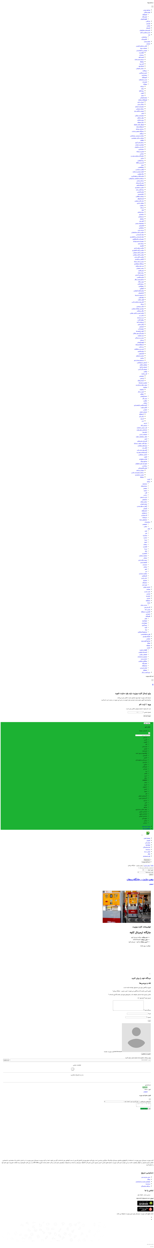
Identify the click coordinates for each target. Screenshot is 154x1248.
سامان (145, 567)
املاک (148, 643)
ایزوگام (142, 133)
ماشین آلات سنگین (138, 255)
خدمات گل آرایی (142, 369)
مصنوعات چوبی (139, 223)
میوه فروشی (143, 396)
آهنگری (142, 288)
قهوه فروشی (140, 342)
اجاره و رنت (144, 659)
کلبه (146, 627)
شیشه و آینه (140, 322)
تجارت (145, 538)
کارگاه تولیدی (146, 636)
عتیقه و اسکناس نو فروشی (136, 178)
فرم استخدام (146, 856)
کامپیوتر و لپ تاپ (142, 450)
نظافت (142, 140)
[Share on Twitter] (79, 1078)
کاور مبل (141, 221)
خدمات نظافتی (140, 196)
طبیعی (142, 378)
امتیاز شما (147, 998)
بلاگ (149, 854)
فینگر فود (141, 66)
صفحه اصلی (147, 838)
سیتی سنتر (144, 605)
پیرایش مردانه (140, 129)
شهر (146, 569)
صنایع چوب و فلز (139, 279)
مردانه (142, 86)
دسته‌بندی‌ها (147, 859)
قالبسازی (141, 225)
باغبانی (142, 154)
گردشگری (144, 576)
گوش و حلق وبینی (142, 506)
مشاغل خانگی (143, 365)
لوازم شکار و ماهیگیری (137, 176)
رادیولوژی (144, 513)
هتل (146, 618)
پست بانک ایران (142, 560)
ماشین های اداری (139, 248)
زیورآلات (145, 71)
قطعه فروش (144, 19)
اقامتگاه (148, 616)
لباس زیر (141, 315)
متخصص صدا (143, 520)
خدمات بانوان (143, 412)
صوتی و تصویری (139, 187)
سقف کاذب (141, 320)
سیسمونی (141, 216)
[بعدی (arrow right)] (151, 1246)
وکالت (145, 371)
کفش (142, 93)
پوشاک (145, 84)
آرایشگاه (141, 414)
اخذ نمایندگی (146, 847)
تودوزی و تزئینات (142, 657)
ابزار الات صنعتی (139, 201)
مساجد (148, 589)
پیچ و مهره (141, 273)
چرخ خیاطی (141, 212)
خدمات (148, 44)
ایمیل (149, 1017)
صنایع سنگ (144, 461)
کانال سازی (141, 324)
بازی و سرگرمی (143, 73)
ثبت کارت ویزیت (146, 862)
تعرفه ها (148, 845)
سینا (145, 549)
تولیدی (148, 23)
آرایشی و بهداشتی (142, 362)
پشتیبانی (147, 843)
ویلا (146, 630)
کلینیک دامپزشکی (142, 441)
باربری (145, 423)
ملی (146, 533)
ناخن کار (141, 416)
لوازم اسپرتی (143, 668)
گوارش (145, 508)
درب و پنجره (140, 317)
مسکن (145, 558)
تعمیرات (144, 82)
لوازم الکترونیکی (142, 468)
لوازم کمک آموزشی (139, 291)
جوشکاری (141, 286)
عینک (142, 304)
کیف (145, 439)
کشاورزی (144, 553)
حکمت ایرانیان (143, 573)
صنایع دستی (146, 10)
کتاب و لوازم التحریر (141, 46)
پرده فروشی (140, 160)
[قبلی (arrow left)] (152, 1246)
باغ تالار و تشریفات (142, 430)
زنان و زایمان (143, 497)
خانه (152, 865)
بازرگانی (148, 21)
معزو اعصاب (143, 504)
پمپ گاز (144, 398)
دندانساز (144, 484)
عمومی (145, 488)
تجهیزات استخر (139, 106)
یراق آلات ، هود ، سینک (140, 443)
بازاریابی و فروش (139, 147)
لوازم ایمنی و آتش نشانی (137, 313)
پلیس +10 (147, 609)
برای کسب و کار (146, 672)
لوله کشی (141, 297)
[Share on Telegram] (83, 1078)
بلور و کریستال (140, 183)
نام (149, 1014)
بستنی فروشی (140, 68)
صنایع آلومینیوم (145, 641)
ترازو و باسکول (140, 356)
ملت (146, 531)
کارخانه (148, 28)
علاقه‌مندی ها (146, 829)
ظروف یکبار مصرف (139, 124)
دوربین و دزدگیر (139, 338)
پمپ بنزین (147, 591)
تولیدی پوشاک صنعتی (138, 309)
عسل (142, 165)
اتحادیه (148, 596)
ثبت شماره (6, 1060)
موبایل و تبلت (140, 470)
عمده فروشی (143, 97)
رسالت (145, 544)
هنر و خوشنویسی (145, 634)
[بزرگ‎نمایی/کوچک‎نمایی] (147, 1244)
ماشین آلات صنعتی (138, 252)
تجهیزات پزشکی (139, 115)
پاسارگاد (144, 582)
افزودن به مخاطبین (146, 1054)
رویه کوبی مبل (140, 190)
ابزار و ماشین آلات (145, 32)
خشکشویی (141, 167)
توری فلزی (141, 270)
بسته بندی (141, 243)
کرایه (149, 479)
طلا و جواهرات (143, 459)
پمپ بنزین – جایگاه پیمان (140, 879)
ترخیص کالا (144, 425)
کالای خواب (144, 407)
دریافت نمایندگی (145, 1186)
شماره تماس (147, 712)
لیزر (143, 421)
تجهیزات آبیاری (139, 275)
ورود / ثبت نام (147, 715)
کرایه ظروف (141, 198)
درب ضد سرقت (140, 266)
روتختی (142, 205)
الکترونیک (144, 39)
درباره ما (148, 849)
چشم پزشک (143, 502)
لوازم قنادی (141, 351)
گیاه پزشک (141, 380)
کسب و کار (141, 392)
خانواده (142, 389)
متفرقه (142, 62)
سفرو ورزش (147, 41)
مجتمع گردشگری (142, 632)
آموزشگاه (144, 77)
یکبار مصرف (140, 122)
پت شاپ (141, 347)
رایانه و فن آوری (139, 142)
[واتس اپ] (77, 1069)
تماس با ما (147, 852)
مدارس (148, 594)
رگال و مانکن (140, 311)
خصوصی (144, 524)
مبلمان (145, 403)
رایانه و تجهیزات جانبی (137, 472)
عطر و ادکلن (140, 118)
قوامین (145, 546)
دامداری (148, 614)
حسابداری (144, 75)
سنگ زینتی (140, 104)
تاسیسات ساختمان (145, 30)
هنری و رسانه (140, 151)
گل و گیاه (144, 374)
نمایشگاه (144, 665)
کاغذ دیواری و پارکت (138, 172)
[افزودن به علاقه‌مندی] (72, 1069)
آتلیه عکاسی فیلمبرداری (140, 405)
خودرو (148, 648)
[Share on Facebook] (70, 1078)
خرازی (142, 158)
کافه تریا (141, 53)
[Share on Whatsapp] (74, 1078)
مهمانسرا (144, 621)
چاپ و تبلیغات (143, 80)
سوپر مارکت (140, 120)
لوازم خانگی (147, 12)
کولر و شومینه (140, 331)
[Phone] (81, 1069)
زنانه (142, 88)
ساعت (142, 358)
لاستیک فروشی (143, 652)
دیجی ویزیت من (145, 1177)
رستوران (141, 55)
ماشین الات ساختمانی (137, 232)
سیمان (142, 340)
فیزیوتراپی (144, 515)
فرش (142, 113)
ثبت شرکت (141, 335)
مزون (142, 95)
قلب (146, 493)
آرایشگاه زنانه (140, 127)
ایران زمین (144, 578)
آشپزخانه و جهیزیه (142, 452)
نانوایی (145, 410)
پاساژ (148, 603)
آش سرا (141, 64)
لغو (149, 1108)
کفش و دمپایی (140, 169)
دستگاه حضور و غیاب (138, 131)
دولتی (145, 526)
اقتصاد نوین (143, 562)
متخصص (144, 499)
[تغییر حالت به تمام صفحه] (149, 1244)
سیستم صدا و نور (139, 360)
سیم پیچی (141, 230)
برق (149, 35)
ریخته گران (141, 284)
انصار (145, 542)
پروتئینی (144, 466)
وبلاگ (148, 1179)
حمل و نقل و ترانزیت (141, 385)
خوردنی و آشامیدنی (141, 50)
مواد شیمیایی (140, 234)
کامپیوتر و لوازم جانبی (138, 302)
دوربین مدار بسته (139, 261)
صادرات (145, 535)
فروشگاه (145, 14)
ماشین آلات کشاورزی (138, 250)
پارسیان (145, 564)
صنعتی (148, 639)
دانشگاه (148, 600)
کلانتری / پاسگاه (145, 612)
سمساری (141, 214)
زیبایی (145, 495)
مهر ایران (144, 585)
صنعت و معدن (143, 555)
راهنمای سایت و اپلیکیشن (143, 1181)
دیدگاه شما (147, 1010)
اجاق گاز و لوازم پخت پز (137, 156)
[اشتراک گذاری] (151, 1244)
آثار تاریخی (147, 607)
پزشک (148, 481)
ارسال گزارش (144, 1108)
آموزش (148, 840)
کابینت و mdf (140, 163)
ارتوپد (145, 490)
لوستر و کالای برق (139, 111)
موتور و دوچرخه (143, 383)
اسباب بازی (141, 102)
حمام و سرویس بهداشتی (137, 136)
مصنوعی (141, 376)
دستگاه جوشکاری (139, 264)
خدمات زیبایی (143, 434)
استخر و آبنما (143, 367)
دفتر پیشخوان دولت (141, 436)
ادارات (148, 598)
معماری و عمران (139, 145)
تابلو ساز (144, 432)
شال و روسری (140, 306)
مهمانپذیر (144, 623)
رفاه (146, 551)
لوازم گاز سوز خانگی (138, 333)
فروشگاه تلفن (140, 185)
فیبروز (142, 419)
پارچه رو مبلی (140, 181)
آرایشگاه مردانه (140, 344)
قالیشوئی (141, 353)
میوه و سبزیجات (139, 59)
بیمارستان (147, 522)
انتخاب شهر (147, 723)
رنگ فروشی (141, 174)
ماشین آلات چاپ (139, 257)
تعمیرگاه (144, 17)
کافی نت (144, 448)
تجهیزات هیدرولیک (138, 241)
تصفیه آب (141, 329)
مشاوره (145, 387)
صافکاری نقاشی (142, 661)
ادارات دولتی (146, 587)
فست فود (141, 57)
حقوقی (142, 394)
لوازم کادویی (140, 192)
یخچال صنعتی (140, 109)
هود (143, 210)
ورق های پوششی (142, 445)
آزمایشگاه (144, 511)
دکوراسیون (141, 194)
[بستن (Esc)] (152, 1244)
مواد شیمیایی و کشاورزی (137, 237)
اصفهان (151, 884)
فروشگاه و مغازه (142, 100)
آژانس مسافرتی (142, 454)
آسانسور (141, 326)
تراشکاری (141, 228)
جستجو (151, 874)
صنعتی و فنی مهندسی (137, 138)
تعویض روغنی (143, 654)
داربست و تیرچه (139, 295)
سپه (146, 540)
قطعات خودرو (143, 650)
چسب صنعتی (140, 268)
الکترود (142, 246)
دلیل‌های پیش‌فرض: (145, 1101)
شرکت (148, 26)
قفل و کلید (141, 300)
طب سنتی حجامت (142, 428)
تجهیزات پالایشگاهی (138, 239)
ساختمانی (144, 37)
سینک (142, 207)
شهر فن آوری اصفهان (141, 463)
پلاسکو (142, 219)
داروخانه (145, 517)
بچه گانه (141, 91)
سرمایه (145, 580)
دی (146, 571)
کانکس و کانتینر (139, 259)
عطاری (145, 401)
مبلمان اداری (140, 203)
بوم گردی (144, 625)
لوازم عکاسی (140, 277)
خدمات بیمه (143, 48)
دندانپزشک (144, 486)
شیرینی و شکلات (139, 349)
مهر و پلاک (141, 282)
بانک (149, 529)
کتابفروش (141, 293)
